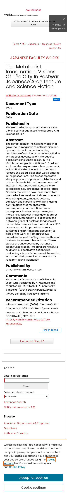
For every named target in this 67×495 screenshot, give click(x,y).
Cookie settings (33, 487)
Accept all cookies (33, 478)
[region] (33, 467)
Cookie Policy (17, 467)
